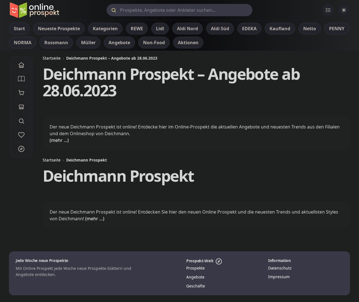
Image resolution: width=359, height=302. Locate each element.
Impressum (279, 276)
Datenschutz (280, 268)
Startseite (52, 58)
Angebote (195, 277)
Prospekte (195, 268)
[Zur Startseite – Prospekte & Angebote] (34, 10)
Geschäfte (195, 286)
